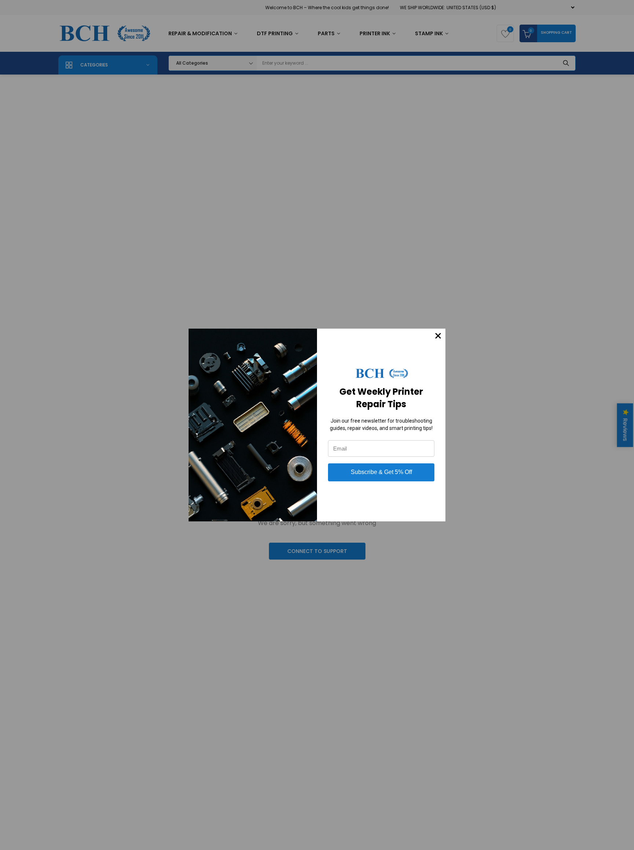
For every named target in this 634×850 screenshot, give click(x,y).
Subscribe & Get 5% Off (381, 472)
